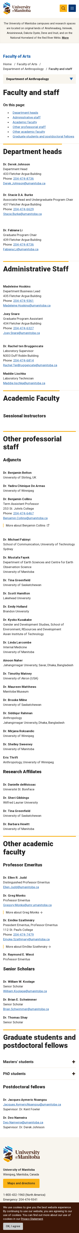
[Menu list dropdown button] (71, 79)
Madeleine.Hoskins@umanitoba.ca (27, 305)
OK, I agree (13, 1226)
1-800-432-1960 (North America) (24, 1195)
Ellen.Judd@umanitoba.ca (21, 887)
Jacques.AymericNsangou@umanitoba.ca (32, 1104)
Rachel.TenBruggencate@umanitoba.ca (30, 365)
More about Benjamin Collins (25, 525)
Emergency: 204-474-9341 (20, 1199)
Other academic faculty (29, 132)
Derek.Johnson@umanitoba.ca (24, 183)
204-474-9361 (23, 301)
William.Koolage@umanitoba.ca (25, 991)
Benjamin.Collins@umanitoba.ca (25, 518)
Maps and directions (21, 1183)
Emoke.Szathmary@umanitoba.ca (26, 939)
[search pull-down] (63, 8)
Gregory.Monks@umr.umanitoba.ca (27, 905)
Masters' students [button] (18, 1062)
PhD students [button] (14, 1073)
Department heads (25, 112)
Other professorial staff (29, 127)
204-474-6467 (23, 513)
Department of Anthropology (23, 69)
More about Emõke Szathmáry (26, 946)
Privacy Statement (32, 1219)
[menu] (72, 8)
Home (7, 64)
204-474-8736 (23, 178)
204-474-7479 (23, 934)
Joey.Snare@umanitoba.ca (21, 333)
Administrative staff (27, 117)
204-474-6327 (23, 328)
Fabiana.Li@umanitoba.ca (20, 249)
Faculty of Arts (17, 56)
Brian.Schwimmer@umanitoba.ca (26, 1009)
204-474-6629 (23, 209)
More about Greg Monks (22, 912)
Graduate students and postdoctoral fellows (43, 136)
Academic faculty (25, 122)
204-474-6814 (23, 360)
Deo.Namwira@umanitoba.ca (23, 1122)
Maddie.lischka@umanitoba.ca (24, 383)
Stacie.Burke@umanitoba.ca (22, 214)
